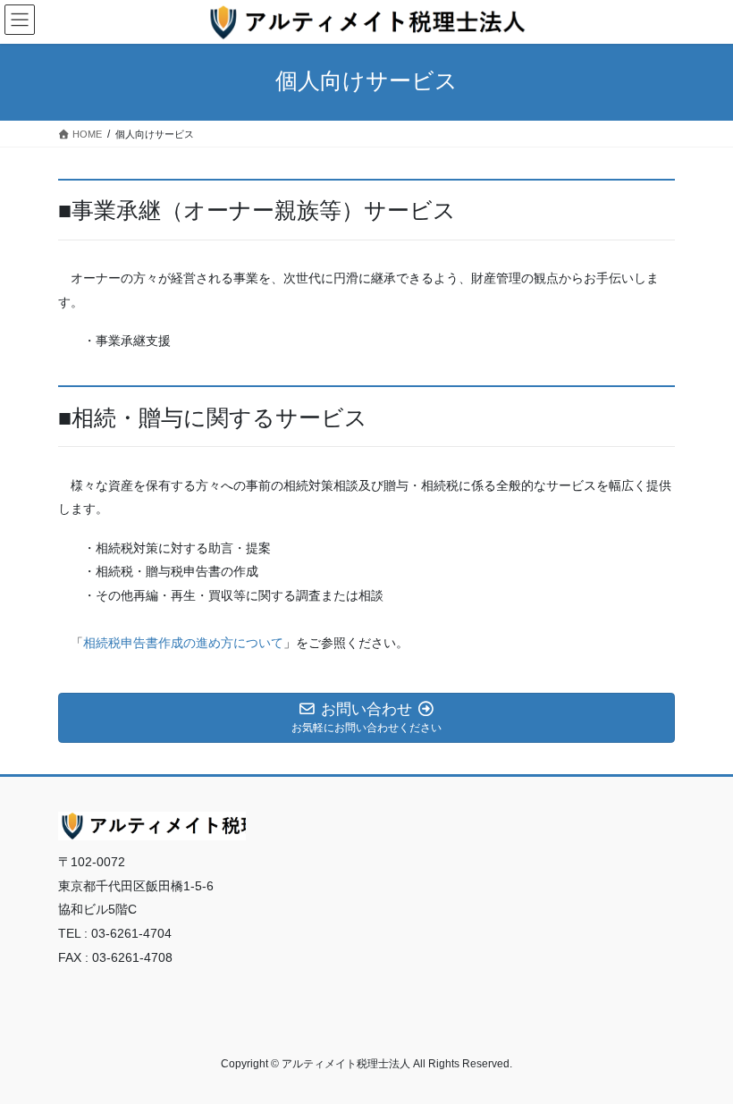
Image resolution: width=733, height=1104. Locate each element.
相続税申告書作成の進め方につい (177, 643)
